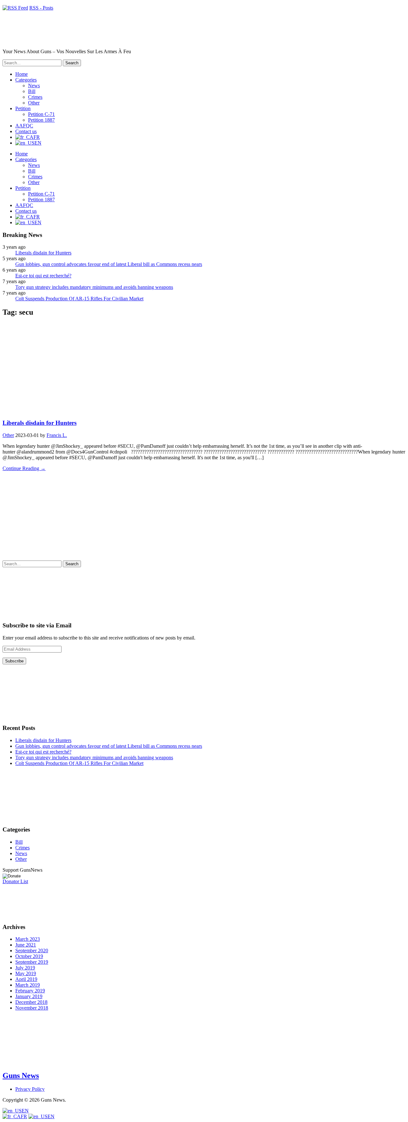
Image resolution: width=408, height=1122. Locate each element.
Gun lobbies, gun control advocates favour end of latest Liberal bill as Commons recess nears (108, 264)
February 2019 (30, 990)
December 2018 (31, 1002)
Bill (31, 91)
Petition (23, 108)
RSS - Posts (41, 8)
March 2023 (27, 939)
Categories (26, 79)
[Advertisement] (194, 516)
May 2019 (25, 973)
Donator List (15, 881)
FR (24, 1116)
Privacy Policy (30, 1089)
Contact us (26, 131)
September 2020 (31, 950)
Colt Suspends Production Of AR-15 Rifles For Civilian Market (79, 298)
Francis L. (57, 435)
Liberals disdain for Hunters (43, 252)
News (34, 85)
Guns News (21, 1075)
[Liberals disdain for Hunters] (63, 410)
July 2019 (25, 967)
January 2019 (28, 996)
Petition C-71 (41, 114)
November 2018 (31, 1008)
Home (21, 74)
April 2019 (26, 979)
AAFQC (24, 125)
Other (34, 102)
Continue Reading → (24, 468)
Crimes (35, 97)
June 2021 (25, 944)
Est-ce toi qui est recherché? (43, 275)
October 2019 (29, 956)
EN (25, 1110)
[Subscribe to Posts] (15, 8)
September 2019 (31, 962)
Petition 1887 (41, 120)
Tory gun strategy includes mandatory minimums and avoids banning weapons (94, 287)
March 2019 (27, 985)
